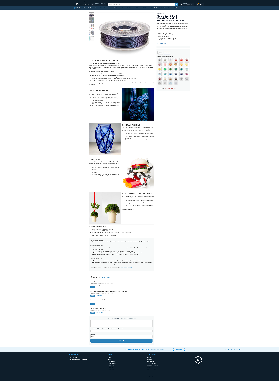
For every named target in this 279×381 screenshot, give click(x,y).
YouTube (240, 349)
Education (111, 366)
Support (110, 368)
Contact (149, 359)
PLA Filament (130, 7)
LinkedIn (234, 349)
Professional (112, 363)
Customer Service (103, 1)
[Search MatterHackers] (176, 4)
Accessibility (151, 376)
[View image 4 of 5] (91, 32)
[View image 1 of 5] (91, 15)
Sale (84, 7)
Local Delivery (151, 363)
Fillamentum (160, 13)
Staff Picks (89, 7)
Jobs (148, 368)
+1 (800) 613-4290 (111, 1)
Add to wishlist (163, 43)
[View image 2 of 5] (91, 20)
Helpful (92, 287)
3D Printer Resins (177, 7)
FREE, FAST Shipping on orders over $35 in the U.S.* (86, 1)
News (109, 359)
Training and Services (121, 7)
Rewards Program (152, 366)
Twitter (228, 349)
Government (111, 370)
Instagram (231, 349)
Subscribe (179, 349)
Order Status (151, 361)
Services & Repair (113, 372)
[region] (124, 34)
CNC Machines (186, 7)
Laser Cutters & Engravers (196, 7)
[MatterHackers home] (82, 4)
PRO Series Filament (155, 7)
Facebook (225, 349)
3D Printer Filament (104, 7)
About (149, 357)
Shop (109, 357)
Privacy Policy (151, 372)
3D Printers (95, 7)
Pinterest (237, 349)
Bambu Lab (112, 7)
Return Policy (151, 370)
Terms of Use (151, 374)
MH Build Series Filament (166, 7)
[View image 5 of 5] (91, 38)
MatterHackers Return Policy (126, 267)
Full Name (92, 334)
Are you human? (106, 328)
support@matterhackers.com (78, 359)
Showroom (111, 361)
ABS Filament (138, 7)
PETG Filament (146, 7)
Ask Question (121, 341)
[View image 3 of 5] (91, 26)
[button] (98, 4)
